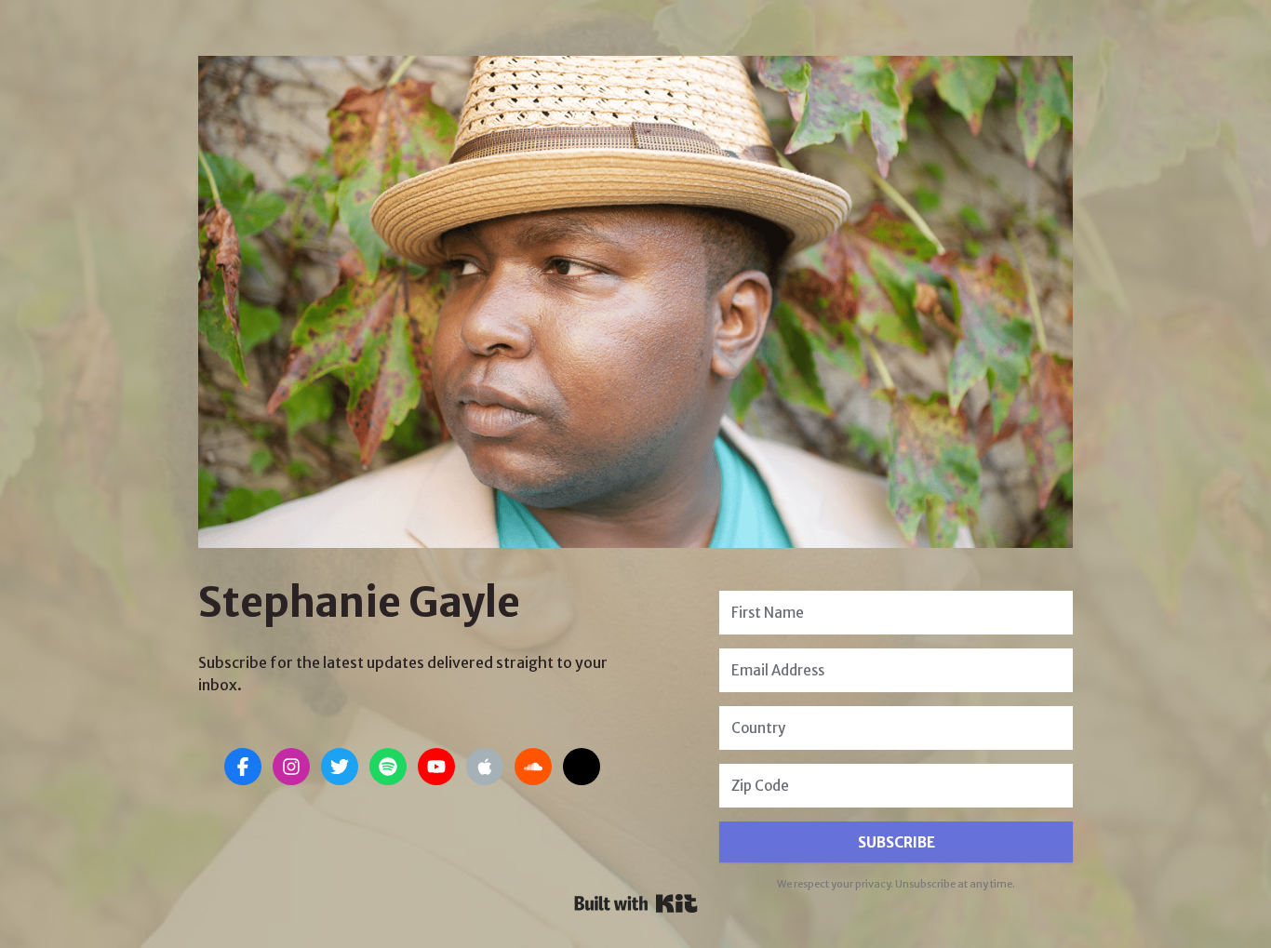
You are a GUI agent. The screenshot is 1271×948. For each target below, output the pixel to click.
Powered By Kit (636, 903)
